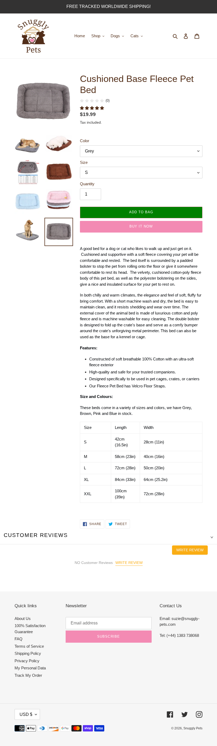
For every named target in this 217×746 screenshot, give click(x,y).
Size (84, 162)
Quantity (87, 184)
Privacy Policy (27, 661)
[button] (92, 108)
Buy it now (141, 226)
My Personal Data (30, 668)
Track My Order (28, 675)
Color (84, 140)
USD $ (26, 714)
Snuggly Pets (192, 728)
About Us (23, 618)
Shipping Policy (28, 653)
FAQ (18, 639)
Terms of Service (29, 646)
